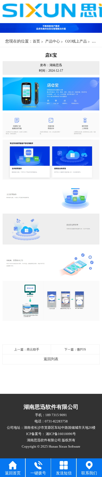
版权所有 (68, 440)
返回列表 (51, 359)
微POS (81, 349)
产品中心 (52, 41)
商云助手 (33, 349)
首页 (36, 41)
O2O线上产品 (76, 41)
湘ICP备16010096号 (60, 434)
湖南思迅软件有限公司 (44, 440)
